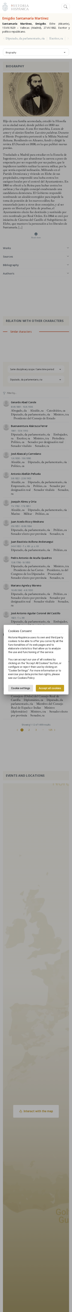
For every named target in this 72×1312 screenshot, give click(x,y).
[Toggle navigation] (65, 7)
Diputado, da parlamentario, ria (25, 38)
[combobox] (36, 52)
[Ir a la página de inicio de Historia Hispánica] (18, 6)
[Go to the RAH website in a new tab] (5, 6)
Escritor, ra (56, 38)
